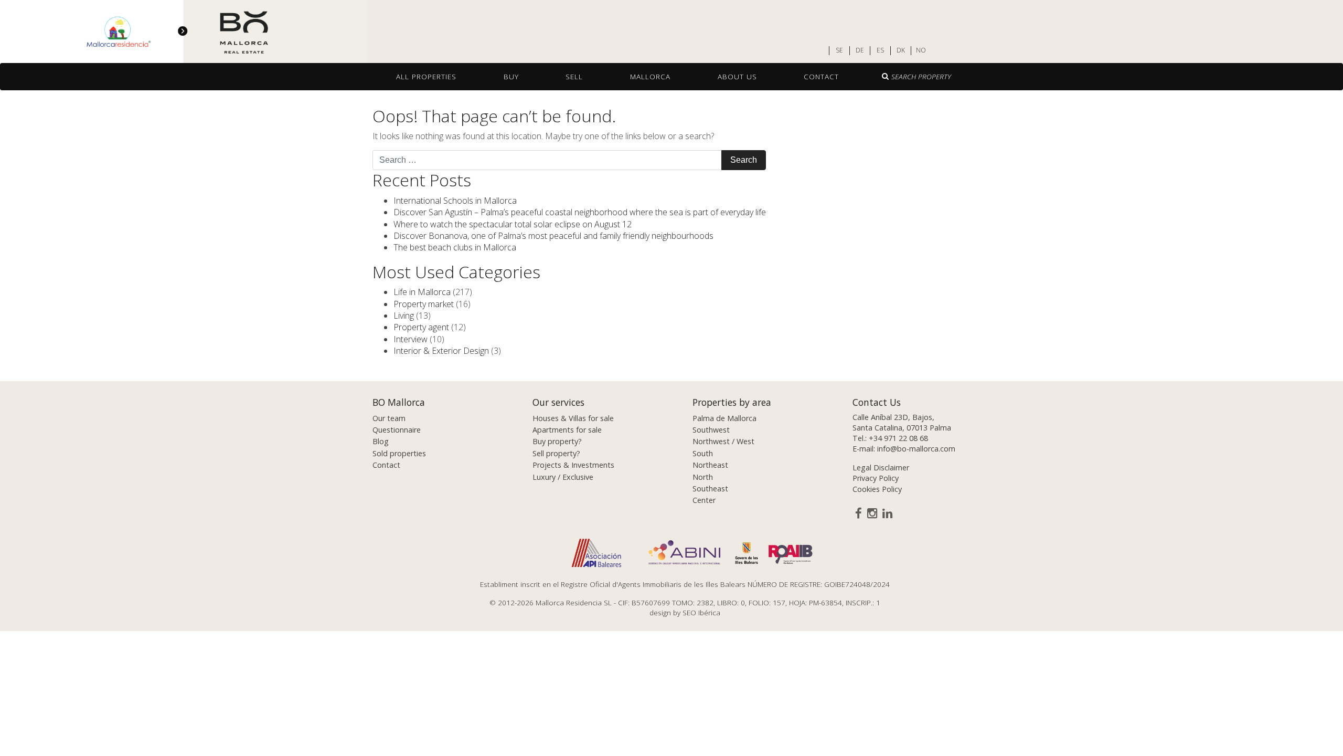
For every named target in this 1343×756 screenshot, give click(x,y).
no (921, 50)
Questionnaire (396, 430)
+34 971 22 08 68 (898, 438)
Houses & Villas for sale (573, 418)
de (860, 50)
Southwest (711, 430)
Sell (574, 76)
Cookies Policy (877, 489)
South (702, 453)
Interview (410, 339)
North (702, 477)
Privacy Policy (875, 478)
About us (737, 76)
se (839, 50)
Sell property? (556, 453)
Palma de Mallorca (724, 418)
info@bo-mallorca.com (916, 449)
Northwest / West (723, 441)
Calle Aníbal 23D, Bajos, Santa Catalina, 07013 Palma (901, 422)
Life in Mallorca (422, 292)
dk (901, 50)
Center (704, 500)
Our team (389, 418)
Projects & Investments (573, 465)
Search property (921, 76)
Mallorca (650, 76)
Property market (423, 304)
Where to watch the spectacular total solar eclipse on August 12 (512, 224)
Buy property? (557, 441)
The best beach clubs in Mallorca (454, 247)
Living (403, 315)
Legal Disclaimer (880, 467)
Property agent (421, 327)
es (880, 50)
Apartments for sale (567, 430)
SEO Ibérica (701, 612)
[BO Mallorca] (183, 32)
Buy (511, 76)
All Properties (426, 76)
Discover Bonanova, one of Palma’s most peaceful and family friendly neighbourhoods (553, 236)
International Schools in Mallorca (455, 200)
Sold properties (399, 453)
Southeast (710, 489)
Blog (380, 441)
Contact (821, 76)
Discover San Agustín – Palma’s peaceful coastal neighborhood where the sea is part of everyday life (579, 212)
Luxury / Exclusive (562, 477)
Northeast (710, 465)
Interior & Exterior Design (441, 350)
